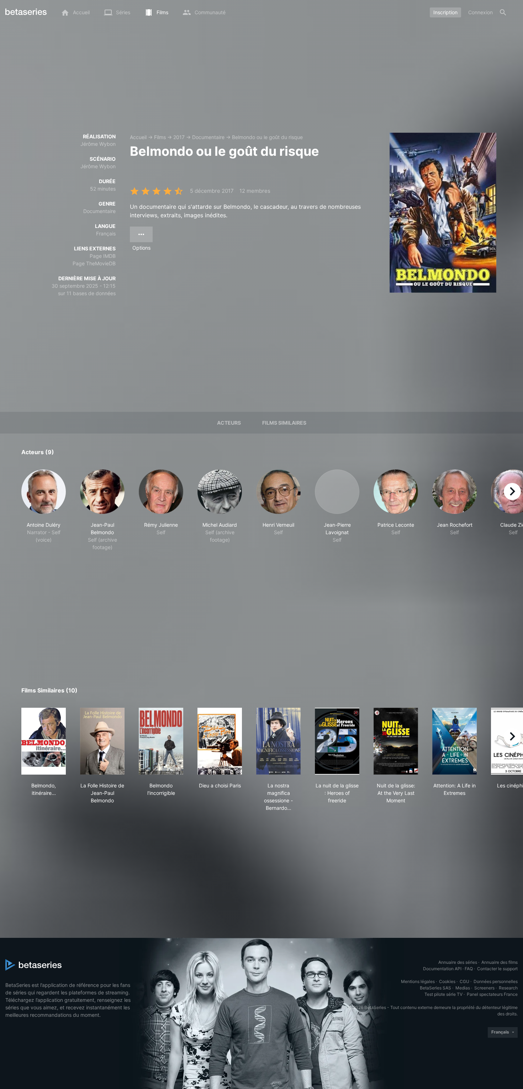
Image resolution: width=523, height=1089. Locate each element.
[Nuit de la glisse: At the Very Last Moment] (396, 741)
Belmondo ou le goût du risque (267, 137)
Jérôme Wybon (98, 144)
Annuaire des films (499, 962)
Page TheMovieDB (94, 263)
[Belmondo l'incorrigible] (161, 741)
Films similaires (284, 423)
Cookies (447, 981)
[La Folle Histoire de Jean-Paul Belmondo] (102, 741)
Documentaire (208, 137)
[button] (43, 510)
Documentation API (442, 968)
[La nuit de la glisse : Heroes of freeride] (337, 741)
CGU (464, 981)
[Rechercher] (503, 12)
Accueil (138, 137)
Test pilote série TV (443, 994)
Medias (462, 987)
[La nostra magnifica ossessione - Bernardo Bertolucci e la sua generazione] (278, 741)
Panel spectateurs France (492, 994)
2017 (179, 137)
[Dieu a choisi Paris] (219, 741)
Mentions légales (418, 981)
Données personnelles (496, 981)
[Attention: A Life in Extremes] (454, 741)
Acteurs (229, 423)
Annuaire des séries (457, 962)
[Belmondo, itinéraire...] (43, 741)
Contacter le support (497, 968)
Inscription (445, 12)
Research (508, 987)
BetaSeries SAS (435, 987)
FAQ (469, 968)
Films (160, 137)
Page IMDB (103, 256)
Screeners (484, 987)
